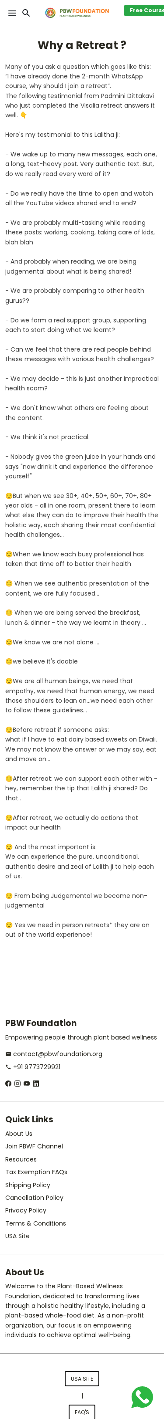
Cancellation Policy (34, 1197)
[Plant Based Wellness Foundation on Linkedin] (36, 1083)
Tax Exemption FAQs (36, 1172)
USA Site (17, 1236)
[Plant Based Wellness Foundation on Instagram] (17, 1083)
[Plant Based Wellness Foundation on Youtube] (27, 1083)
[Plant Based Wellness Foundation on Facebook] (8, 1083)
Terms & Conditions (35, 1223)
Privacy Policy (25, 1210)
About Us (18, 1133)
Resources (21, 1159)
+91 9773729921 (32, 1067)
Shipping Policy (27, 1185)
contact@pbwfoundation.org (53, 1054)
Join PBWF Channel (34, 1146)
